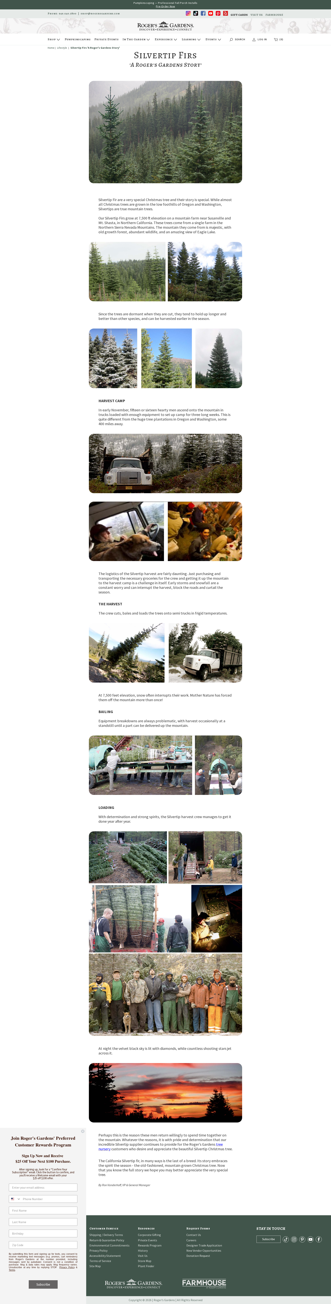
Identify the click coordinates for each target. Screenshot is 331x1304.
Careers (191, 1240)
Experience (164, 39)
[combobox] (15, 1199)
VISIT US (257, 15)
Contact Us (193, 1235)
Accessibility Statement (105, 1256)
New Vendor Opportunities (203, 1250)
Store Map (144, 1261)
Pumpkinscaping (78, 39)
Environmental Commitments (109, 1245)
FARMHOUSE (274, 15)
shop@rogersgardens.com (100, 13)
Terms (12, 1270)
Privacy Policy (98, 1250)
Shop (52, 39)
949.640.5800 (67, 13)
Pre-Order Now (165, 6)
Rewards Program (149, 1245)
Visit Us (142, 1256)
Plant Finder (146, 1266)
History (143, 1250)
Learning (189, 39)
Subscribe (43, 1284)
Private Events (106, 39)
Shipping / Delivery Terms (106, 1235)
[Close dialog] (83, 1131)
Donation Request (198, 1256)
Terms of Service (100, 1261)
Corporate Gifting (149, 1235)
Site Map (95, 1266)
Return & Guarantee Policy (106, 1240)
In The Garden (134, 39)
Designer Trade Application (204, 1245)
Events (211, 39)
